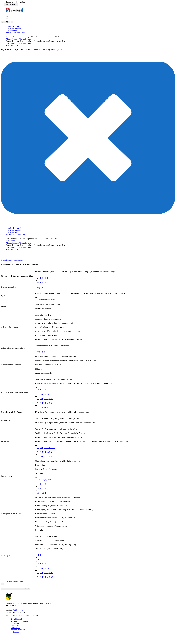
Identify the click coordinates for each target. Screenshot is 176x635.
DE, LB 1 (41, 288)
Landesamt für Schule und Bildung (19, 603)
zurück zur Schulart (13, 31)
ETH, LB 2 (41, 484)
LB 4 (39, 559)
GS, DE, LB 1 (42, 407)
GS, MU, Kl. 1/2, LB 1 (46, 394)
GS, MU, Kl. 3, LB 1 (45, 399)
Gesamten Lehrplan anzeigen (12, 260)
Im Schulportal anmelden (15, 33)
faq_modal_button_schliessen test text (15, 589)
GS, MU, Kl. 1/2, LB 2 (46, 568)
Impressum (15, 625)
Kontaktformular (12, 45)
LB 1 (39, 555)
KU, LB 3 (41, 352)
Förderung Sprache (44, 480)
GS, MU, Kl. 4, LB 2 (45, 577)
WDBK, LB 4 (42, 282)
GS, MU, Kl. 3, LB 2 (45, 573)
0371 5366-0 (18, 610)
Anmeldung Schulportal (20, 621)
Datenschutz (15, 628)
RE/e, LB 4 (41, 488)
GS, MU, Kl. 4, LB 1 (45, 403)
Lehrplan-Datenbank (13, 26)
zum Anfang (10, 241)
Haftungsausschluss (18, 630)
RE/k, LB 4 (41, 493)
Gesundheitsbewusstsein (46, 300)
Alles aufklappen (12, 39)
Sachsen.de (15, 632)
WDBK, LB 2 (42, 390)
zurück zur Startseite (13, 28)
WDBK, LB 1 (42, 278)
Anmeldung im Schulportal (51, 49)
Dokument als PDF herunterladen (18, 43)
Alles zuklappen (25, 39)
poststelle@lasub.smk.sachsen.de (25, 615)
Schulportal (15, 623)
